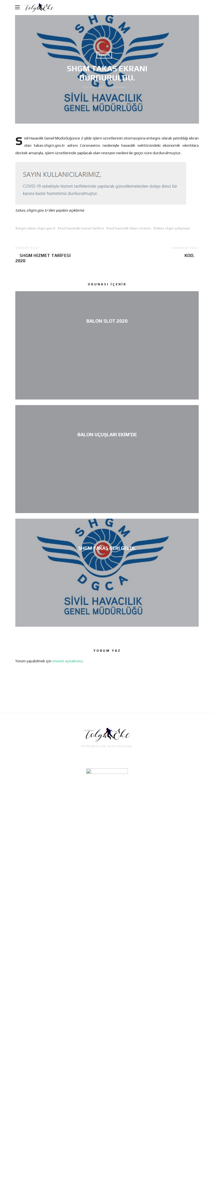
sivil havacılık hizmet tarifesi (82, 228)
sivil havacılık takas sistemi (129, 228)
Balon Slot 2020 (107, 321)
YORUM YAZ (117, 87)
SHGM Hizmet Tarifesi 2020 (43, 258)
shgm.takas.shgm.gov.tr (36, 228)
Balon (104, 55)
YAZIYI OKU (107, 330)
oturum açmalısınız (67, 661)
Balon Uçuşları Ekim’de (107, 434)
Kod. (189, 255)
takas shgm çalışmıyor (172, 228)
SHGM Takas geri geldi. (107, 548)
